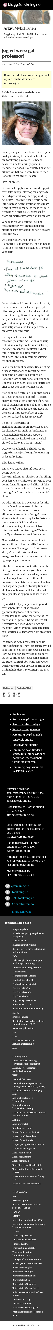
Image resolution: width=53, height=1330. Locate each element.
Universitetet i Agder (22, 1267)
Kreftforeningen (20, 1017)
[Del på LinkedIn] (14, 694)
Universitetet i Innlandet (23, 1276)
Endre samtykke (21, 911)
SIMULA (16, 1212)
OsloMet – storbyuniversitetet (26, 1184)
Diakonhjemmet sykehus (24, 945)
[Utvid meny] (49, 5)
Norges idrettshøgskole (23, 1148)
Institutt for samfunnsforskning (27, 1009)
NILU (14, 1048)
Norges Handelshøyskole (24, 1136)
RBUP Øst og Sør (20, 1200)
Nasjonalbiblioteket (21, 1079)
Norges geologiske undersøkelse (28, 1144)
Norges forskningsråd (22, 1140)
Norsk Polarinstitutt (21, 1153)
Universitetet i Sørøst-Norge (25, 1288)
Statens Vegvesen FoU (22, 1236)
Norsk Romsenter (20, 1161)
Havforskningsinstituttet (24, 984)
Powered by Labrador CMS (26, 1325)
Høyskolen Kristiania (22, 1004)
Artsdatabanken (20, 941)
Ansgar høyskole (20, 929)
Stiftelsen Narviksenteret (24, 1240)
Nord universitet (20, 1124)
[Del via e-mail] (19, 694)
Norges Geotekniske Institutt (26, 1132)
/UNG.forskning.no (22, 898)
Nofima (16, 1120)
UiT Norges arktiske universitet (27, 1263)
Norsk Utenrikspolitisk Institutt (27, 1165)
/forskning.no (19, 892)
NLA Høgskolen (19, 1056)
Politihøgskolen (19, 1192)
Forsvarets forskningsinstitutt (26, 968)
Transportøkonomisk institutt (26, 1259)
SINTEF (16, 1216)
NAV (14, 1032)
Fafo (14, 956)
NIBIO (15, 1036)
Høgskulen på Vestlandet (24, 1000)
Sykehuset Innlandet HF (23, 1248)
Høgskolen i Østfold (21, 992)
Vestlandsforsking (21, 1299)
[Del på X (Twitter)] (9, 694)
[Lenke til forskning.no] (23, 3)
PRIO (14, 1196)
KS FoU (15, 1013)
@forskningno (20, 886)
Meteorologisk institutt (23, 1028)
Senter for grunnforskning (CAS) (27, 1220)
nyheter (8, 688)
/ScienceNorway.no (22, 904)
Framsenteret (19, 972)
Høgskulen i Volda (21, 996)
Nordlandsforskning (22, 1128)
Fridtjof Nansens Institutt (24, 976)
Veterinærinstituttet (21, 1303)
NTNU (15, 1075)
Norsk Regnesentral (21, 1157)
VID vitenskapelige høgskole (26, 1308)
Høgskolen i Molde (21, 988)
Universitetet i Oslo (21, 1280)
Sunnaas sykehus (20, 1244)
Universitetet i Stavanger (24, 1284)
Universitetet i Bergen (22, 1272)
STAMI (15, 1231)
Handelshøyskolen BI (22, 980)
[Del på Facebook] (4, 694)
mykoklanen (24, 688)
